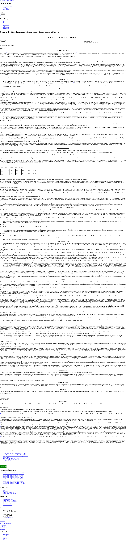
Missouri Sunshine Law (7, 505)
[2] (0, 411)
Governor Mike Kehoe (2, 520)
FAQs (4, 26)
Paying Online (6, 457)
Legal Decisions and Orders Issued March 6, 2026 (13, 481)
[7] (0, 426)
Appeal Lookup (6, 25)
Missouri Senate (6, 502)
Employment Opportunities (8, 492)
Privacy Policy (6, 534)
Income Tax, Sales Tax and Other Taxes (11, 459)
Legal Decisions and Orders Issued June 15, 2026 (13, 476)
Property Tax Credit (7, 460)
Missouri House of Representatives (10, 501)
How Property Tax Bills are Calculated (11, 458)
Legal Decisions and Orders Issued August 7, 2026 (13, 474)
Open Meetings (6, 28)
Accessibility (5, 535)
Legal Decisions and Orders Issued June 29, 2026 (13, 475)
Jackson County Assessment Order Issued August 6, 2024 (15, 454)
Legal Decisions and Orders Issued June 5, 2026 (13, 477)
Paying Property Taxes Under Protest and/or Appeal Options (15, 456)
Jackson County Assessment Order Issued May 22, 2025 (14, 453)
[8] (0, 436)
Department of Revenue (8, 499)
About (4, 22)
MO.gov (4, 7)
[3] (73, 82)
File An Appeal (6, 23)
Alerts (4, 539)
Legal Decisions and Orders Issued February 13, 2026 (14, 483)
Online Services (6, 9)
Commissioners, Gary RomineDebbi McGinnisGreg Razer (3, 527)
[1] (0, 409)
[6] (114, 307)
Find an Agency (6, 8)
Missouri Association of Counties (9, 500)
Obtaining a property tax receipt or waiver (11, 461)
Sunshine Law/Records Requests (9, 493)
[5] (0, 419)
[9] (0, 440)
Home (4, 21)
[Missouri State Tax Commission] (7, 0)
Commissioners (6, 491)
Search (3, 13)
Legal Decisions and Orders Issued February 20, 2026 (14, 482)
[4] (0, 417)
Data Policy (5, 538)
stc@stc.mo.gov (9, 517)
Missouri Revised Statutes (8, 503)
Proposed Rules (3, 466)
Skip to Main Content (7, 6)
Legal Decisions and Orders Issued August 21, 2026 (13, 472)
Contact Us (5, 537)
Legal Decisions (6, 27)
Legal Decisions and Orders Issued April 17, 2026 (13, 478)
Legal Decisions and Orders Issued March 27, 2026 (13, 480)
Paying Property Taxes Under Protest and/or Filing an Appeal (12, 464)
